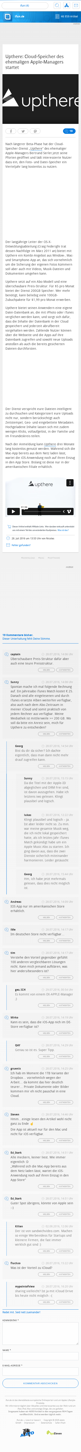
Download (28, 558)
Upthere (36, 149)
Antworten (64, 670)
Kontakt (76, 5)
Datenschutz (46, 1423)
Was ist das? (63, 530)
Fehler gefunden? (21, 545)
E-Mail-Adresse (12, 1365)
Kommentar (10, 1320)
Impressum (29, 1423)
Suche (57, 5)
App (66, 5)
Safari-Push (60, 1423)
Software (54, 558)
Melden (46, 670)
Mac (42, 558)
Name (6, 1350)
